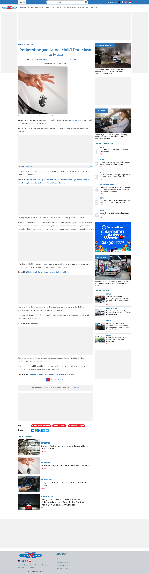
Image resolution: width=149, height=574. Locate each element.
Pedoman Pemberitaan (26, 567)
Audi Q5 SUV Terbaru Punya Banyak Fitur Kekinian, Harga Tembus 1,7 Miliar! (115, 175)
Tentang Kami (47, 565)
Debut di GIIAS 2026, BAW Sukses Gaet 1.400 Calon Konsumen (114, 214)
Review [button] (67, 7)
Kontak (20, 565)
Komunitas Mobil (107, 185)
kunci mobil (74, 120)
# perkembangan (76, 426)
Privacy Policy (29, 565)
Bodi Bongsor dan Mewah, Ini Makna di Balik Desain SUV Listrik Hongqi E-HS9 (118, 312)
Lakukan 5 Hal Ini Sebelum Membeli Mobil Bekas (49, 272)
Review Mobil (112, 308)
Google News (74, 388)
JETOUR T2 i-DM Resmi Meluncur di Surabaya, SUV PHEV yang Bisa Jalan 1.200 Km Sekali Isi (118, 299)
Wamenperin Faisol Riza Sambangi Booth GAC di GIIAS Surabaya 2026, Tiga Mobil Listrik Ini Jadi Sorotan (118, 326)
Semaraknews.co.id (82, 559)
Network (22, 2)
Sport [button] (74, 7)
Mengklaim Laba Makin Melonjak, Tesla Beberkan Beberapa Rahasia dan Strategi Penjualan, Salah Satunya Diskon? (62, 502)
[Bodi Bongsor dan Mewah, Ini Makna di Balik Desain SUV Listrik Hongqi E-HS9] (100, 312)
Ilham (76, 59)
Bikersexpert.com (62, 565)
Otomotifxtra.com (62, 559)
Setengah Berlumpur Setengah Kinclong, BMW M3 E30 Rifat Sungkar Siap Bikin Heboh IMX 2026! (112, 283)
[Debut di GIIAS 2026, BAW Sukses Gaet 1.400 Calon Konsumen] (100, 339)
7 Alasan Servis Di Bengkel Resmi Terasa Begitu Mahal (52, 374)
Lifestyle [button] (84, 7)
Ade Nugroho (41, 59)
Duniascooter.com (63, 569)
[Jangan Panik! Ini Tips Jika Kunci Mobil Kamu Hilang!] (29, 484)
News (30, 7)
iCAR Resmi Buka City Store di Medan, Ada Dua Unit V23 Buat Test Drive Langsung (115, 201)
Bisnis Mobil (47, 497)
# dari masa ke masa (41, 426)
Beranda (23, 7)
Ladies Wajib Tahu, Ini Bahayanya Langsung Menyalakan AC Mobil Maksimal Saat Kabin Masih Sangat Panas (111, 136)
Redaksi (38, 565)
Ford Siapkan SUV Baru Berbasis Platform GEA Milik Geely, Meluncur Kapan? (115, 163)
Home (20, 45)
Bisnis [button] (93, 7)
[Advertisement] (9, 42)
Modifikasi (46, 480)
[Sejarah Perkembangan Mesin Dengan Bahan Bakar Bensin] (29, 447)
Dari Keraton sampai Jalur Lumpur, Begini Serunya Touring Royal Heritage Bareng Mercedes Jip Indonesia (110, 71)
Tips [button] (47, 7)
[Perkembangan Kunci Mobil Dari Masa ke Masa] (29, 465)
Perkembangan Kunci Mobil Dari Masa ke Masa (65, 465)
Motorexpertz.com (63, 562)
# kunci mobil (59, 426)
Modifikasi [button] (38, 7)
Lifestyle (29, 45)
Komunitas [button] (56, 7)
